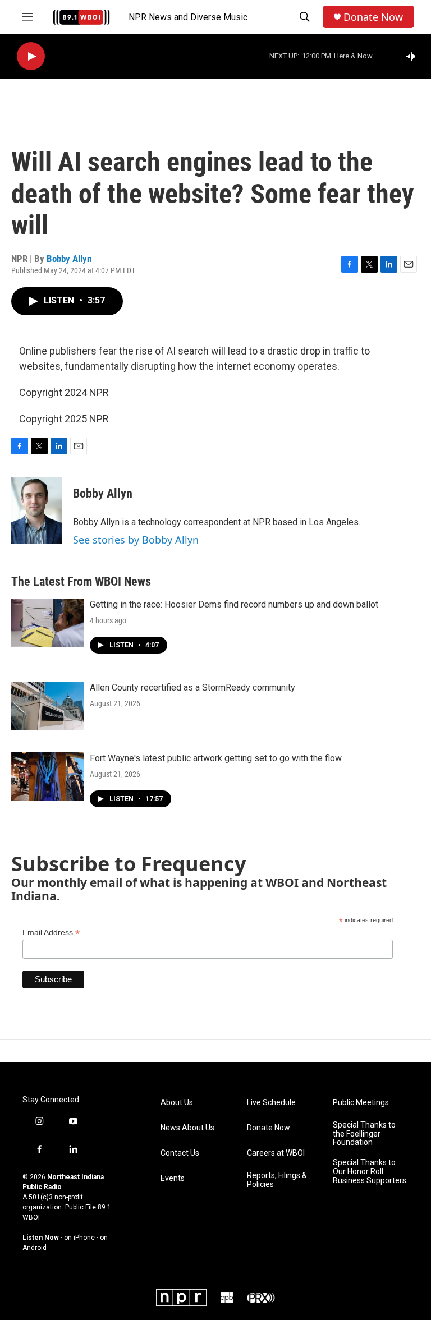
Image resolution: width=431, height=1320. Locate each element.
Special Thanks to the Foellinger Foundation (364, 1134)
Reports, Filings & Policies (277, 1180)
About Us (177, 1102)
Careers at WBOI (276, 1153)
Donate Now (373, 17)
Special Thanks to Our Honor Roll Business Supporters (369, 1171)
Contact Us (180, 1153)
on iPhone (79, 1237)
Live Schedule (271, 1102)
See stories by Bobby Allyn (136, 539)
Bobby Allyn (69, 258)
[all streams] (414, 56)
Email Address (51, 932)
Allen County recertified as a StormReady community (192, 687)
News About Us (187, 1128)
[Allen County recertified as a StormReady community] (47, 706)
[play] (31, 56)
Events (173, 1178)
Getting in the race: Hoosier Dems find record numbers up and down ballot (234, 604)
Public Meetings (361, 1102)
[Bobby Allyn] (36, 510)
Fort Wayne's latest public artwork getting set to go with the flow (216, 758)
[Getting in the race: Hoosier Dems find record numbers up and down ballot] (47, 623)
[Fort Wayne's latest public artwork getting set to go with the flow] (47, 776)
